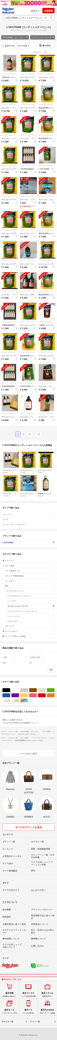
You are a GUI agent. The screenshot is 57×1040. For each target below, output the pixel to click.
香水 (7, 585)
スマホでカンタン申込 (9, 1011)
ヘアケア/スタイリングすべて (19, 596)
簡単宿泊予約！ (47, 994)
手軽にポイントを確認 (47, 1011)
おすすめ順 (22, 45)
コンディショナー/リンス (41, 37)
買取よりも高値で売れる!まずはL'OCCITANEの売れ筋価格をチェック (20, 721)
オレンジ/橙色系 (54, 695)
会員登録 (48, 10)
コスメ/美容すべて (12, 570)
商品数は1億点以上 (9, 994)
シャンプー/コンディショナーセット (22, 611)
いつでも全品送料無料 (28, 994)
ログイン (35, 10)
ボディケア (9, 626)
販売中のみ (10, 45)
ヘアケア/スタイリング (14, 591)
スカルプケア (12, 621)
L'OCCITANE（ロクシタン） (14, 37)
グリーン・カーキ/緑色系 (54, 690)
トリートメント (13, 616)
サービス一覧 (7, 1021)
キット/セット (10, 580)
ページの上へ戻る (28, 753)
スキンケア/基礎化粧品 (14, 575)
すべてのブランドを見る (28, 827)
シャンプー (11, 601)
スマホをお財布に (28, 1011)
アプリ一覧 (35, 1021)
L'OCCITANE (7, 542)
